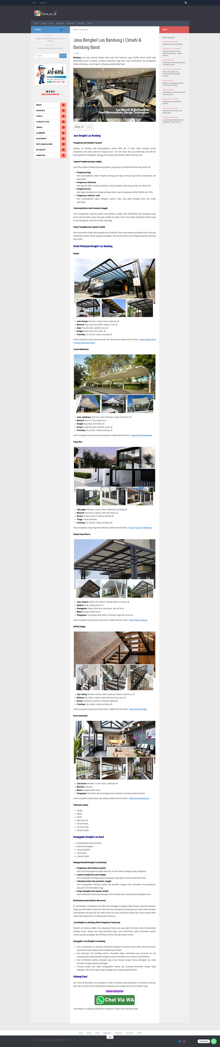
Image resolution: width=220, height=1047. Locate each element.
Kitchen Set (70, 23)
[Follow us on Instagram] (65, 29)
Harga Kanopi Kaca (148, 339)
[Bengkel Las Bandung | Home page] (45, 13)
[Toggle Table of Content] (88, 127)
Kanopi (43, 23)
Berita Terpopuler (80, 30)
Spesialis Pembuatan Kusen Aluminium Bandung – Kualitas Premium (172, 53)
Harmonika (177, 69)
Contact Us (43, 3)
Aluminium (166, 49)
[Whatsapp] (214, 1041)
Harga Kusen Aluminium (139, 798)
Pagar (51, 23)
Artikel (89, 23)
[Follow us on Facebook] (61, 29)
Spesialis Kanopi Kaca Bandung (172, 44)
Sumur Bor (80, 23)
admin (77, 53)
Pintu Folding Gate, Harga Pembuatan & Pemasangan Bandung (171, 74)
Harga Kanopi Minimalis (85, 343)
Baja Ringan (60, 23)
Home (34, 3)
